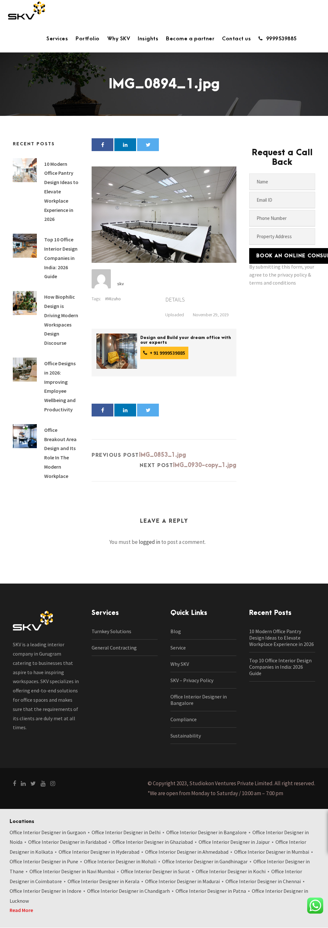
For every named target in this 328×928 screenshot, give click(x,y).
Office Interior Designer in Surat (155, 871)
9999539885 (281, 39)
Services (57, 39)
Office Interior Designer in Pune (44, 861)
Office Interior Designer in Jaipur (234, 842)
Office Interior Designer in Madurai (182, 881)
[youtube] (43, 783)
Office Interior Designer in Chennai (263, 881)
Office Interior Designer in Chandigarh (128, 891)
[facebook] (14, 783)
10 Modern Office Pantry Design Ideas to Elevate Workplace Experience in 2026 (281, 637)
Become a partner (190, 39)
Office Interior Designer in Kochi (231, 871)
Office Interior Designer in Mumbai (271, 852)
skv (120, 283)
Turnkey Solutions (111, 631)
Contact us (236, 39)
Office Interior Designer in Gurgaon (48, 832)
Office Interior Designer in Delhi (126, 832)
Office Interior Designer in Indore (45, 891)
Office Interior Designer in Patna (211, 891)
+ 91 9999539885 (167, 353)
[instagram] (52, 783)
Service (178, 647)
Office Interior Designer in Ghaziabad (152, 842)
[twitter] (33, 783)
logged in (149, 541)
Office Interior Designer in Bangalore (206, 832)
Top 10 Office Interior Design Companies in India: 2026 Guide (61, 257)
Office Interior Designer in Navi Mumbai (72, 871)
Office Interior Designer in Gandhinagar (205, 861)
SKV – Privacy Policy (191, 680)
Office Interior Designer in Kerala (103, 881)
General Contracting (114, 647)
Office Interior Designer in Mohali (120, 861)
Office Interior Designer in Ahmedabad (186, 852)
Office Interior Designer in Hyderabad (99, 852)
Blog (175, 631)
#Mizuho (113, 299)
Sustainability (185, 735)
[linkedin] (23, 783)
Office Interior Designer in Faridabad (67, 842)
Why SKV (118, 39)
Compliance (183, 719)
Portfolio (88, 39)
